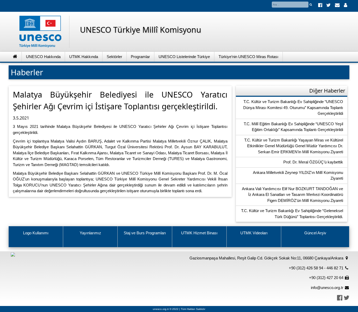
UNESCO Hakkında (43, 56)
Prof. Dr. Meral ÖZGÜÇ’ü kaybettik (313, 162)
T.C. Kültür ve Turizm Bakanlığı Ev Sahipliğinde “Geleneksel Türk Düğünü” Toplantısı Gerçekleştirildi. (292, 213)
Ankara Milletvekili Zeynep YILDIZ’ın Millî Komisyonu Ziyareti (298, 175)
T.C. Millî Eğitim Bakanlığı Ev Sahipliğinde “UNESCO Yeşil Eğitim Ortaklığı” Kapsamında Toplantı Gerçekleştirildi (293, 127)
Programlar (140, 56)
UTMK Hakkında (83, 56)
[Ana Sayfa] (15, 57)
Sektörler (114, 56)
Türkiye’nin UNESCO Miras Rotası (248, 56)
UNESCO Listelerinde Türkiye (184, 56)
